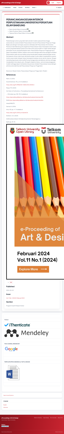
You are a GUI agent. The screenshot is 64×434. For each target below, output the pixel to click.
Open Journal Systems (8, 395)
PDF (11, 282)
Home (14, 7)
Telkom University (38, 417)
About (33, 7)
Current (20, 7)
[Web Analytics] (5, 426)
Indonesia (5, 407)
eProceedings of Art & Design (11, 2)
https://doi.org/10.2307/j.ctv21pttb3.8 (17, 112)
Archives (27, 7)
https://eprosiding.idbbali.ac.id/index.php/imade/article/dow (26, 100)
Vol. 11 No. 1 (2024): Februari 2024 (15, 298)
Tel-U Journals (53, 417)
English (5, 404)
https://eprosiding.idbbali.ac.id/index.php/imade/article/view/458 (24, 97)
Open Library (46, 417)
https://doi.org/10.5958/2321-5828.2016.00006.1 (20, 84)
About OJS (60, 417)
